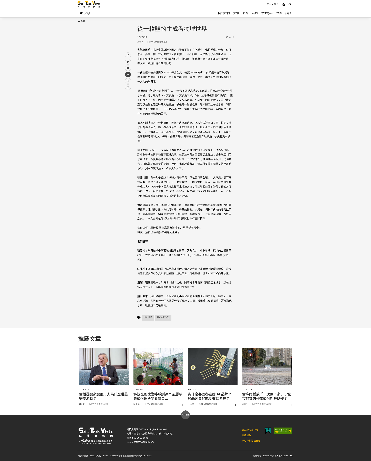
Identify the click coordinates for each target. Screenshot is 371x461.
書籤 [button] (128, 87)
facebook (128, 55)
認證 (288, 13)
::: (264, 4)
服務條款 (246, 435)
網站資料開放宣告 (251, 440)
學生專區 (267, 13)
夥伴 (279, 13)
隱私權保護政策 (250, 430)
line (127, 68)
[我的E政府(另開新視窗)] (268, 431)
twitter (128, 62)
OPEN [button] (185, 414)
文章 (236, 13)
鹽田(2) (148, 317)
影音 (245, 13)
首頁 (83, 21)
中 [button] (128, 74)
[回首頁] (89, 4)
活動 (255, 13)
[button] (289, 4)
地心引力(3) (163, 317)
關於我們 (224, 13)
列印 (128, 81)
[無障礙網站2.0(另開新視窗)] (283, 431)
